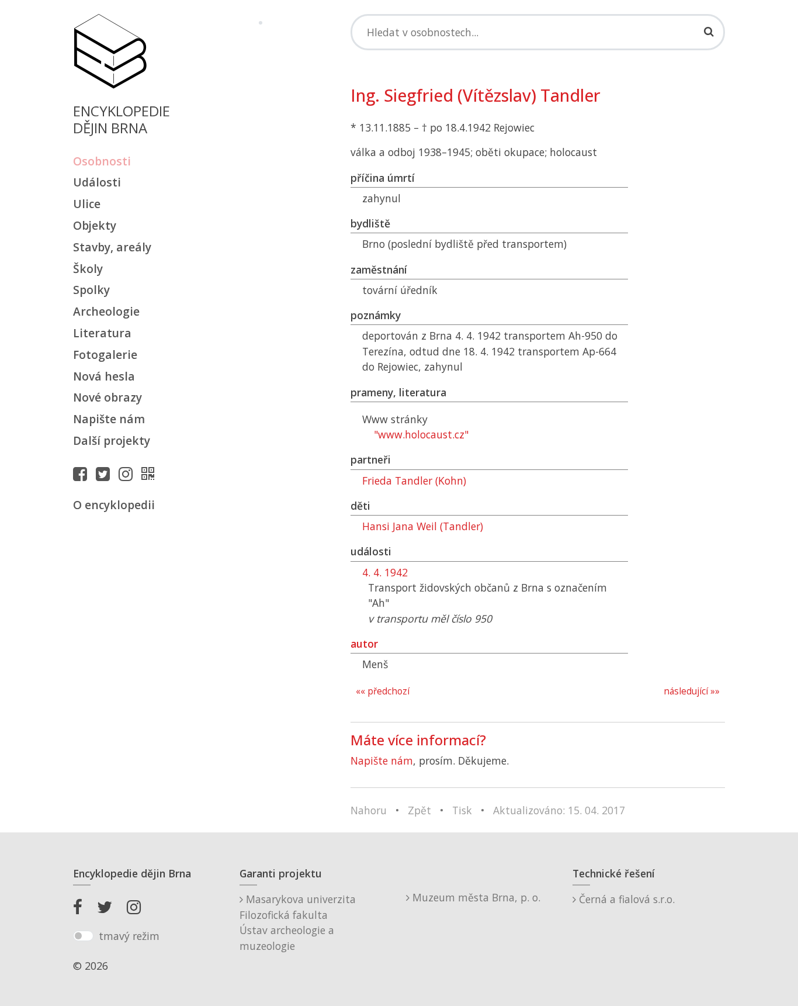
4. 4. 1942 (385, 572)
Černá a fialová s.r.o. (625, 899)
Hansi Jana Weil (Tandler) (422, 526)
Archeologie (106, 311)
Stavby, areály (112, 247)
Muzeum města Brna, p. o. (475, 897)
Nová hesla (104, 376)
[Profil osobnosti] (150, 473)
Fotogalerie (105, 354)
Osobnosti (102, 161)
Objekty (94, 225)
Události (97, 182)
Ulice (86, 204)
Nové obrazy (107, 397)
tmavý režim (129, 936)
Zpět (419, 810)
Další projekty (111, 440)
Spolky (91, 290)
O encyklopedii (114, 505)
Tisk (462, 810)
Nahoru (369, 810)
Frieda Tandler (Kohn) (414, 480)
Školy (88, 268)
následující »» (692, 691)
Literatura (102, 333)
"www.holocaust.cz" (421, 434)
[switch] (83, 936)
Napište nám (109, 419)
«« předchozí (383, 691)
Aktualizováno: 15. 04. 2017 (559, 810)
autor (364, 644)
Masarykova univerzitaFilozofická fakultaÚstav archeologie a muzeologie (298, 922)
